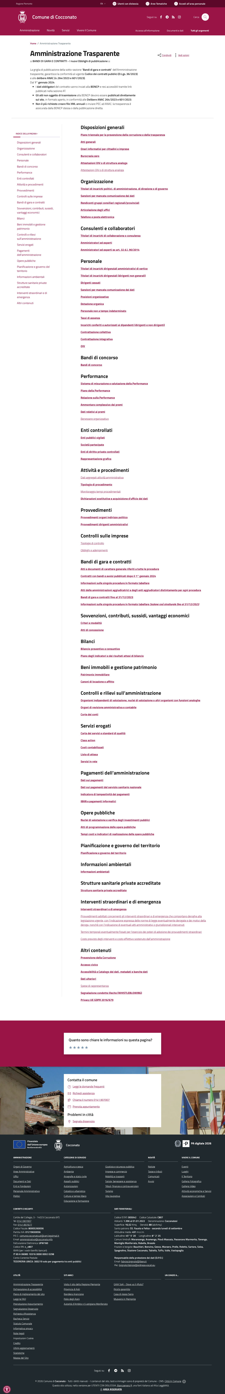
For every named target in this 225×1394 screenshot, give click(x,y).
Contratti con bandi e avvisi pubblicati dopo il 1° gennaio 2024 (118, 576)
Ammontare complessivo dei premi (102, 405)
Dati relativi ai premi (93, 412)
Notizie (151, 1166)
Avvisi (151, 1181)
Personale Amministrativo (26, 1191)
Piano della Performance (95, 390)
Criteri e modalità (91, 623)
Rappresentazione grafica (96, 459)
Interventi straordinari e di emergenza (103, 909)
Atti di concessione (92, 630)
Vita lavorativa (112, 1196)
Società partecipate (92, 445)
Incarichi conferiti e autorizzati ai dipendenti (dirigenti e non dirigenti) (123, 325)
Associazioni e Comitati (193, 1196)
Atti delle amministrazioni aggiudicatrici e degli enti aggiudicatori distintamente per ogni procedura (141, 590)
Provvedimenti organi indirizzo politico (104, 517)
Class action (88, 740)
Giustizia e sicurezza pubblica (119, 1166)
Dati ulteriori (88, 979)
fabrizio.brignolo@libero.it (134, 1261)
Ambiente (69, 1171)
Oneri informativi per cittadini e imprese (105, 149)
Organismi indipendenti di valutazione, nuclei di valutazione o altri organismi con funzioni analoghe (140, 700)
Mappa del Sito (20, 1358)
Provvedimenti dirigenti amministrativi (104, 524)
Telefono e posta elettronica (97, 217)
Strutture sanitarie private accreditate (104, 890)
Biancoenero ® (124, 1385)
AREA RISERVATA (112, 1389)
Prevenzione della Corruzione (98, 958)
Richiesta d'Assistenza (24, 1314)
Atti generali (88, 142)
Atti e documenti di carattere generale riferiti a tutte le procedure (120, 569)
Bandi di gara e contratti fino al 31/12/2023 (107, 597)
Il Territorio (187, 1176)
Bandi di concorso (91, 365)
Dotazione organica (92, 304)
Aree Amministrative (23, 1171)
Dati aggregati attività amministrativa (102, 477)
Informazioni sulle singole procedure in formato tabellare (115, 583)
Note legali (18, 1333)
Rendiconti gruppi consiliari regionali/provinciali (110, 203)
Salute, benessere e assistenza (121, 1181)
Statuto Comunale (22, 1323)
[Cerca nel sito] (205, 17)
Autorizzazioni (71, 1186)
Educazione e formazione (76, 1201)
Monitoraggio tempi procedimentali (101, 491)
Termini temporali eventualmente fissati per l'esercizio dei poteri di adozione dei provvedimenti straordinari (141, 932)
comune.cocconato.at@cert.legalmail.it (39, 1236)
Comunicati (153, 1176)
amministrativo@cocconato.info (36, 1239)
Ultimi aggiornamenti (24, 1348)
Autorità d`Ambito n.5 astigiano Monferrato (86, 1304)
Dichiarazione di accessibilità (27, 1289)
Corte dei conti (89, 714)
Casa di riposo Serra (123, 1294)
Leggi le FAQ (19, 1299)
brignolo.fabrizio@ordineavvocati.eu (137, 1265)
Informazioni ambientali (95, 872)
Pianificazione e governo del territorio (103, 853)
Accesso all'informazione (147, 30)
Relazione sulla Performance (98, 398)
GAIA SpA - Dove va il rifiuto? (128, 1284)
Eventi (185, 1166)
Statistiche (18, 1353)
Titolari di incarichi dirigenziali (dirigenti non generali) (113, 276)
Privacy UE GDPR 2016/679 (97, 1000)
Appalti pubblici (71, 1181)
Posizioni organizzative (95, 297)
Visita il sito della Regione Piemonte (82, 1284)
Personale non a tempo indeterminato (103, 311)
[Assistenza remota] (184, 1381)
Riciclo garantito (122, 1289)
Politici (16, 1196)
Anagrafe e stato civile (75, 1176)
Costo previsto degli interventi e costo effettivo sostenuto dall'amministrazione (125, 939)
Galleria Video (188, 1186)
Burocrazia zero (90, 156)
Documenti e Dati (22, 1181)
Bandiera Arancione (74, 1294)
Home (33, 43)
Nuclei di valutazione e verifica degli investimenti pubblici (115, 820)
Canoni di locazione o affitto (97, 682)
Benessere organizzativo (95, 419)
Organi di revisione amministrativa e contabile (108, 707)
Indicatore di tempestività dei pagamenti (105, 794)
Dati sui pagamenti (92, 780)
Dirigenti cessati (90, 283)
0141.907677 (25, 1224)
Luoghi (185, 1171)
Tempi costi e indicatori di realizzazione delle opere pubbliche (117, 834)
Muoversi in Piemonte (125, 1299)
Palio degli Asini (72, 1299)
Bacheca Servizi (21, 1318)
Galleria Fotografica (191, 1181)
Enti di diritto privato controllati (100, 452)
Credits (16, 1343)
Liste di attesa (89, 754)
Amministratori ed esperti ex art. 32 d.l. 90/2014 (110, 250)
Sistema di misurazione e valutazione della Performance (114, 383)
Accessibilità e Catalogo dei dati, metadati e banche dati (114, 972)
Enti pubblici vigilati (93, 438)
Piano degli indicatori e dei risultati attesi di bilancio (112, 656)
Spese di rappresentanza (95, 986)
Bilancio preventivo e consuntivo (100, 649)
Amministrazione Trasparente (28, 1284)
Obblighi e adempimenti (94, 550)
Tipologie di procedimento (96, 484)
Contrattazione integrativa (97, 339)
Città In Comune (173, 1381)
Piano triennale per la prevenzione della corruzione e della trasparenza (123, 135)
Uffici (15, 1176)
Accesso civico (89, 965)
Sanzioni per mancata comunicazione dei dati (108, 196)
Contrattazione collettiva (96, 332)
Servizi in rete (89, 761)
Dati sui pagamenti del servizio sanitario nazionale (111, 787)
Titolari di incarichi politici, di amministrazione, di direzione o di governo (124, 189)
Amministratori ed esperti (96, 243)
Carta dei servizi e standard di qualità (103, 733)
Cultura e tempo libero (75, 1196)
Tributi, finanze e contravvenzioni (122, 1186)
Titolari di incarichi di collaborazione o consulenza (111, 236)
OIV (83, 346)
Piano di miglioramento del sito (29, 1294)
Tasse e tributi (155, 1171)
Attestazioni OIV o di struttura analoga (104, 163)
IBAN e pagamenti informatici (98, 801)
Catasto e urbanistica (74, 1191)
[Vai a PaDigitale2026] (193, 1143)
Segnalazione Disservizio (25, 1309)
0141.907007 (24, 1221)
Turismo (109, 1191)
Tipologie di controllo (92, 543)
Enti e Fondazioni (22, 1186)
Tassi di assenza (90, 318)
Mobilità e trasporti (114, 1176)
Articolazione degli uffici (95, 210)
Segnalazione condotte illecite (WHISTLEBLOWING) (111, 993)
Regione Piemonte (24, 3)
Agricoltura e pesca (73, 1166)
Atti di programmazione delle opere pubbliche (108, 827)
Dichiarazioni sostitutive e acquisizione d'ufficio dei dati (114, 499)
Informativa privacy (23, 1328)
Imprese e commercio (116, 1171)
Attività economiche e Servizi (196, 1191)
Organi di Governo (22, 1166)
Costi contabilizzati (92, 747)
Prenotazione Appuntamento (28, 1304)
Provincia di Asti (72, 1289)
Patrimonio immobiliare (95, 674)
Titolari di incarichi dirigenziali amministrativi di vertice (114, 269)
